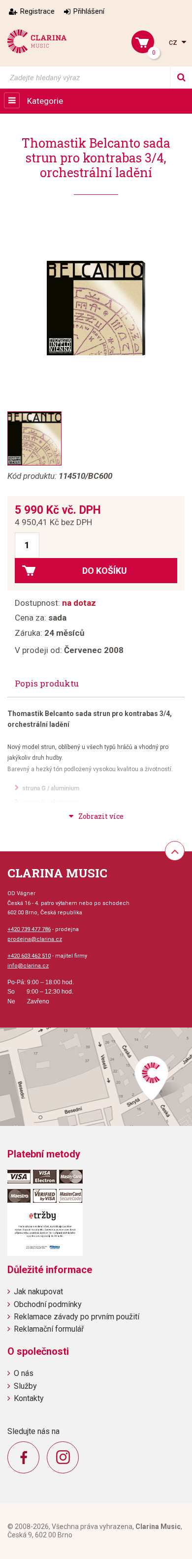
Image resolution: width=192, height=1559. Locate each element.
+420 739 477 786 (29, 929)
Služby (25, 1386)
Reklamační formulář (49, 1329)
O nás (23, 1373)
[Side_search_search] (181, 77)
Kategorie (45, 101)
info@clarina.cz (28, 966)
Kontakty (29, 1398)
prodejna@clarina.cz (34, 939)
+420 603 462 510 (29, 956)
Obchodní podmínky (48, 1304)
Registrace (37, 11)
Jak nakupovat (38, 1291)
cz (174, 42)
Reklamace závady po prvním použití (76, 1316)
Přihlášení (88, 11)
